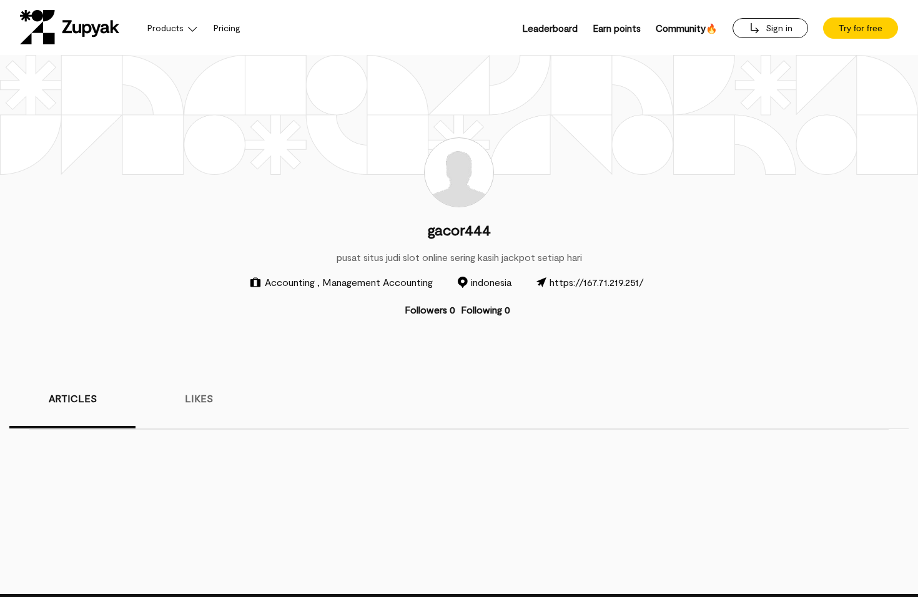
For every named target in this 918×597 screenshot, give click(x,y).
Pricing (227, 27)
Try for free (860, 28)
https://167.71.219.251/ (597, 282)
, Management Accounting (375, 282)
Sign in (777, 27)
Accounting (291, 282)
